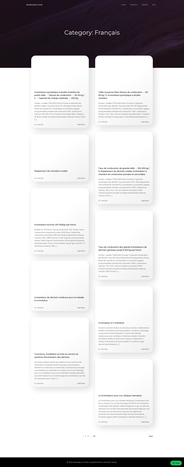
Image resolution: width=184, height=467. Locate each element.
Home (123, 5)
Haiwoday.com (34, 5)
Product (134, 5)
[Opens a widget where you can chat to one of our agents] (176, 463)
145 (94, 436)
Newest (145, 5)
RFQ (153, 5)
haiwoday (39, 124)
